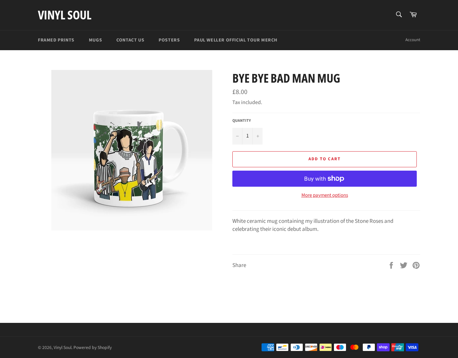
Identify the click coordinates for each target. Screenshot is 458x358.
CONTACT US (130, 40)
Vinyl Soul (65, 15)
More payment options (324, 195)
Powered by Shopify (92, 347)
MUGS (95, 40)
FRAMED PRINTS (56, 40)
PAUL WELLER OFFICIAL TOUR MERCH (235, 40)
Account (412, 40)
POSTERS (169, 40)
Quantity (241, 120)
